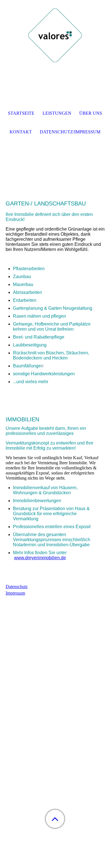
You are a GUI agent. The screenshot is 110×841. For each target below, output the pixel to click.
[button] (55, 819)
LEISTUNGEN (57, 113)
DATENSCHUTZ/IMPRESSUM (70, 131)
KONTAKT (21, 131)
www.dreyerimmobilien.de (40, 557)
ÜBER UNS (90, 113)
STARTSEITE (21, 113)
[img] (55, 35)
